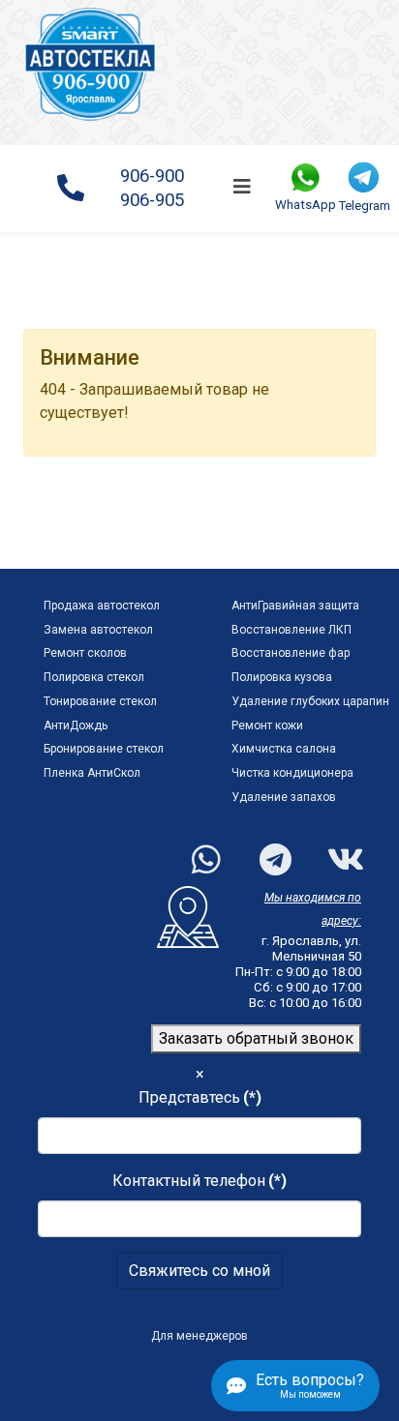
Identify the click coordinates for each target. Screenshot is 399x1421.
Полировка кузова (281, 677)
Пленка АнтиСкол (92, 773)
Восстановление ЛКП (291, 629)
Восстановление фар (290, 653)
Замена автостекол (98, 629)
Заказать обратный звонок (256, 1038)
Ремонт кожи (267, 725)
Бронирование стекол (104, 748)
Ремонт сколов (85, 653)
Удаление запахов (283, 797)
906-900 (152, 176)
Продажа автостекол (102, 605)
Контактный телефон (199, 1180)
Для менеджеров (199, 1336)
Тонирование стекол (100, 701)
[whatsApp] (196, 847)
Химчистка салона (283, 748)
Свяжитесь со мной (199, 1270)
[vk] (332, 847)
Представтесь (199, 1097)
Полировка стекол (94, 677)
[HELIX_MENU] (242, 187)
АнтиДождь (75, 725)
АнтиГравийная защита (295, 605)
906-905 (152, 200)
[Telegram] (264, 847)
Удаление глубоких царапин (310, 701)
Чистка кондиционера (292, 773)
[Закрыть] (351, 357)
